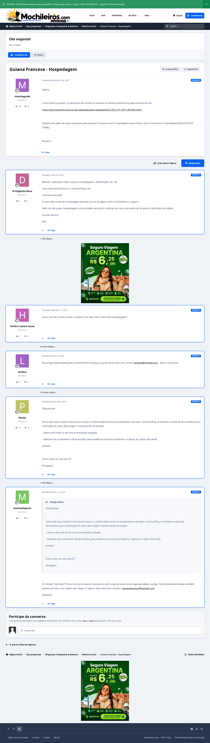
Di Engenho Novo (22, 191)
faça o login (88, 620)
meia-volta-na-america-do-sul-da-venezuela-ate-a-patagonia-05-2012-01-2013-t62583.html (92, 109)
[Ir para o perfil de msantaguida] (22, 85)
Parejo (22, 417)
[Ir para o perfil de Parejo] (22, 406)
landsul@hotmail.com (146, 362)
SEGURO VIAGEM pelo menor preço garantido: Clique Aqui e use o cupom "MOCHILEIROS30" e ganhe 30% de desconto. (65, 4)
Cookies (46, 737)
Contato (35, 737)
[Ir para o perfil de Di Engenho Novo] (22, 180)
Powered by (189, 737)
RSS (58, 737)
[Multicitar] (43, 230)
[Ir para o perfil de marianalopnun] (22, 497)
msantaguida (22, 96)
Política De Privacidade (18, 737)
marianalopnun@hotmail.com (138, 588)
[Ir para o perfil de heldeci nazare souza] (22, 315)
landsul (22, 372)
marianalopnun (22, 508)
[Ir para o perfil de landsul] (22, 360)
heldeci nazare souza (22, 326)
